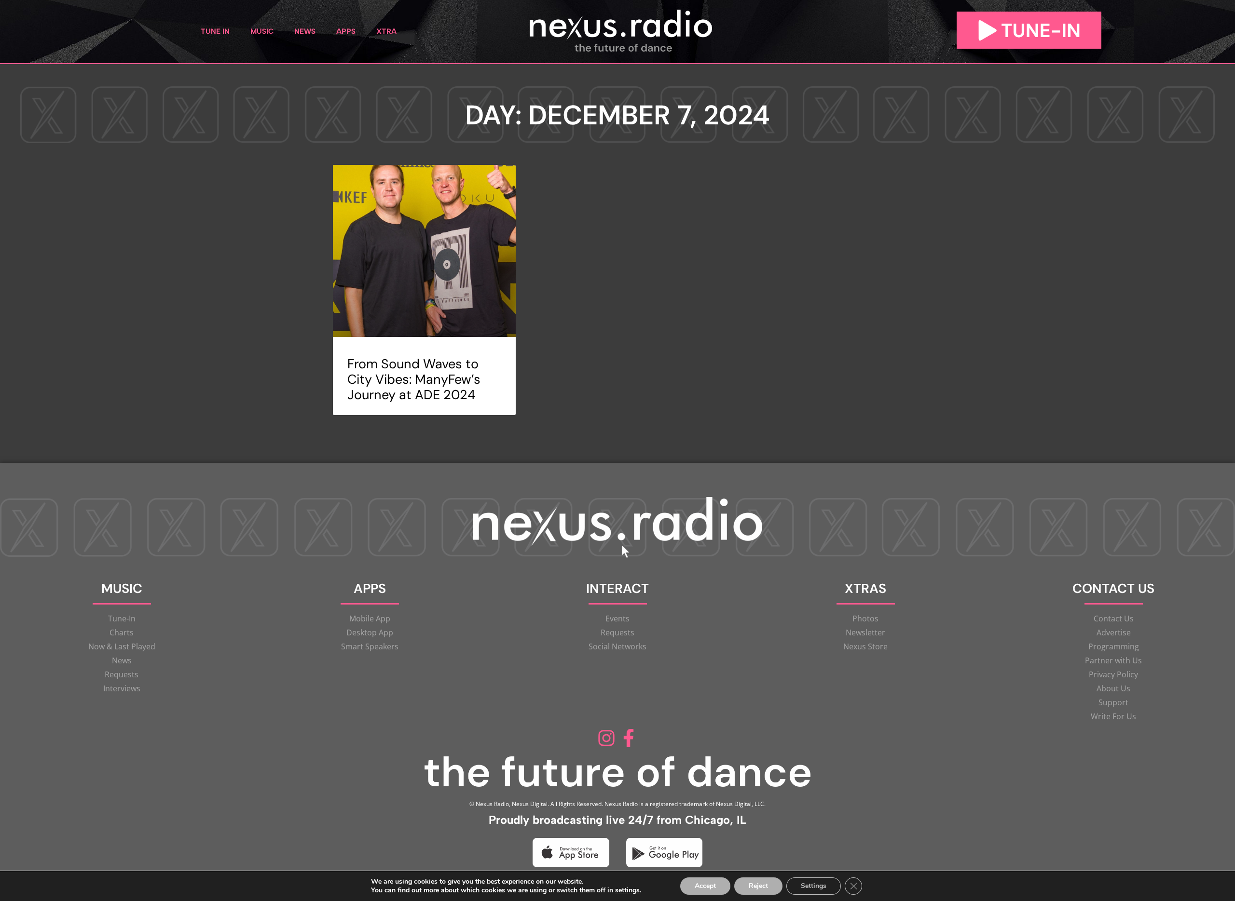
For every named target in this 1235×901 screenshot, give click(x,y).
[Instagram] (606, 738)
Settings (813, 885)
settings (627, 890)
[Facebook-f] (629, 738)
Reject (758, 885)
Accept (705, 885)
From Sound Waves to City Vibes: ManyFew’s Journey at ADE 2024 (413, 379)
